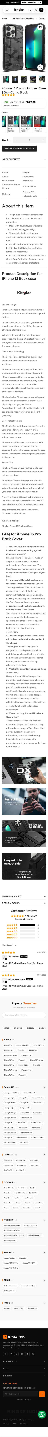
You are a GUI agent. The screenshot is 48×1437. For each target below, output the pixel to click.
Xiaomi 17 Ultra (9, 1258)
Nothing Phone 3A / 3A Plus (14, 1235)
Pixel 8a (28, 1203)
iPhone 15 (36, 1065)
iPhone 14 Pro (26, 1070)
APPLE (6, 1028)
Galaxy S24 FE (22, 1123)
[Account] (36, 10)
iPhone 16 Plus (9, 1060)
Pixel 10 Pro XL (20, 1193)
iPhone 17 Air (8, 1050)
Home (4, 18)
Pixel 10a (7, 1193)
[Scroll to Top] (43, 1423)
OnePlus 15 (8, 1160)
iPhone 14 (22, 1075)
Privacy (6, 1424)
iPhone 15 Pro (9, 1065)
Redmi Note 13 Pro (10, 1286)
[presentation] (3, 124)
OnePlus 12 (8, 1170)
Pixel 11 (32, 1188)
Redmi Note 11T (9, 1291)
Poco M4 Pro (32, 1308)
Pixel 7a (16, 1208)
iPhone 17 (21, 1050)
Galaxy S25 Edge (10, 1113)
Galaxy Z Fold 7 (24, 1108)
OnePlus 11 (20, 1170)
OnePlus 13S (8, 1165)
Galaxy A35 (36, 1128)
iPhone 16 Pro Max (10, 1055)
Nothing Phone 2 (10, 1240)
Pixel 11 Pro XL (9, 1188)
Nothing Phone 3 (30, 1226)
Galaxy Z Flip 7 (9, 1108)
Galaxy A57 (23, 1098)
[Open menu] (7, 9)
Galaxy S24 (8, 1138)
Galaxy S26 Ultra (38, 1098)
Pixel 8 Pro (39, 1203)
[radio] (13, 124)
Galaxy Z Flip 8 (9, 1098)
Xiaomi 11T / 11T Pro (30, 1263)
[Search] (30, 10)
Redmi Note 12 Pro (28, 1286)
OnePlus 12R (35, 1165)
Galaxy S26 (24, 1103)
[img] (8, 952)
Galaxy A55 (23, 1128)
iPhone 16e (33, 1050)
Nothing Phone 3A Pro (12, 1230)
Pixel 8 (6, 1208)
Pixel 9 (18, 1203)
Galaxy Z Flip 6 (9, 1128)
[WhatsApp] (33, 1354)
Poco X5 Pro (18, 1308)
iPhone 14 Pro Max (10, 1070)
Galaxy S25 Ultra (10, 1118)
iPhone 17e (8, 1045)
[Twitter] (22, 1354)
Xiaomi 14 (22, 1258)
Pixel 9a (16, 1198)
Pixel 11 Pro (22, 1188)
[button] (8, 95)
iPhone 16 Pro (26, 1055)
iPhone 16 (22, 1060)
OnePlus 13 (34, 1160)
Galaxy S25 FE (38, 1103)
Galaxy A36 (25, 1113)
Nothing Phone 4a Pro (12, 1226)
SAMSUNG (18, 1028)
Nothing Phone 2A (34, 1235)
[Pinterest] (16, 1354)
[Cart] (41, 10)
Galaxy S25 (8, 1123)
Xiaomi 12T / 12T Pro (11, 1263)
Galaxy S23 (24, 1142)
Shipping (23, 1424)
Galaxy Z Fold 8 (29, 1093)
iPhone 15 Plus (23, 1065)
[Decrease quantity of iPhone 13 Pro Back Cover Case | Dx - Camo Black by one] (16, 140)
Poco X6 (7, 1308)
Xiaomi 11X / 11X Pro (11, 1268)
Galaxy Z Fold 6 (36, 1123)
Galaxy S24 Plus (26, 1133)
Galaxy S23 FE (22, 1138)
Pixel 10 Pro (33, 1193)
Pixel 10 (6, 1198)
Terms (15, 1424)
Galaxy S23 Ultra (37, 1138)
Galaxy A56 (37, 1113)
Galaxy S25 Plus (26, 1118)
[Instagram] (11, 1354)
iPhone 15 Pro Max (36, 1060)
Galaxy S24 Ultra (10, 1133)
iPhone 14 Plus (9, 1075)
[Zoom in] (40, 67)
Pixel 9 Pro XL (28, 1198)
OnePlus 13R (21, 1165)
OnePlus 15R (20, 1160)
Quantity (6, 140)
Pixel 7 (37, 1208)
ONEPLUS (30, 1028)
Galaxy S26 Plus (9, 1103)
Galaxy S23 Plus (9, 1142)
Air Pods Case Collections (23, 18)
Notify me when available (19, 148)
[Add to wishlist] (40, 27)
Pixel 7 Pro (27, 1208)
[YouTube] (27, 1354)
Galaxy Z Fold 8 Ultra (11, 1093)
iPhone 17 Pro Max (22, 1045)
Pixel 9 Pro (7, 1203)
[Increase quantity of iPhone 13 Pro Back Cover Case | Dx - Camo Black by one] (43, 140)
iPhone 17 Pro (39, 1045)
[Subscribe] (42, 1394)
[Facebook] (5, 1354)
